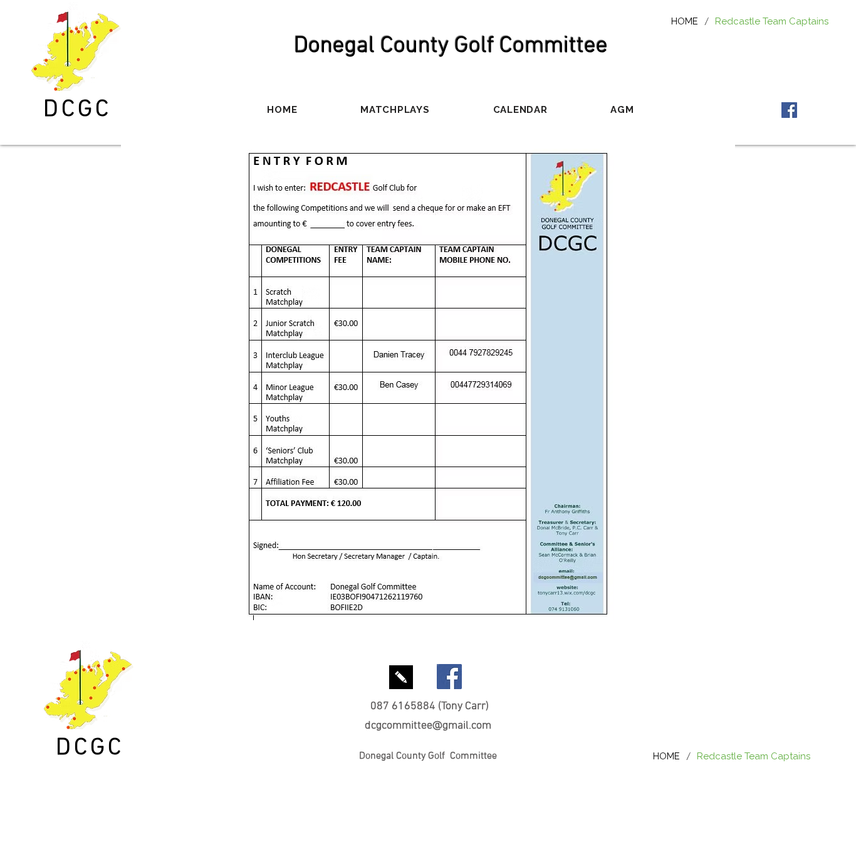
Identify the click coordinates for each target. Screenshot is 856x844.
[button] (395, 109)
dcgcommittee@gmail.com (428, 725)
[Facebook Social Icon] (789, 110)
